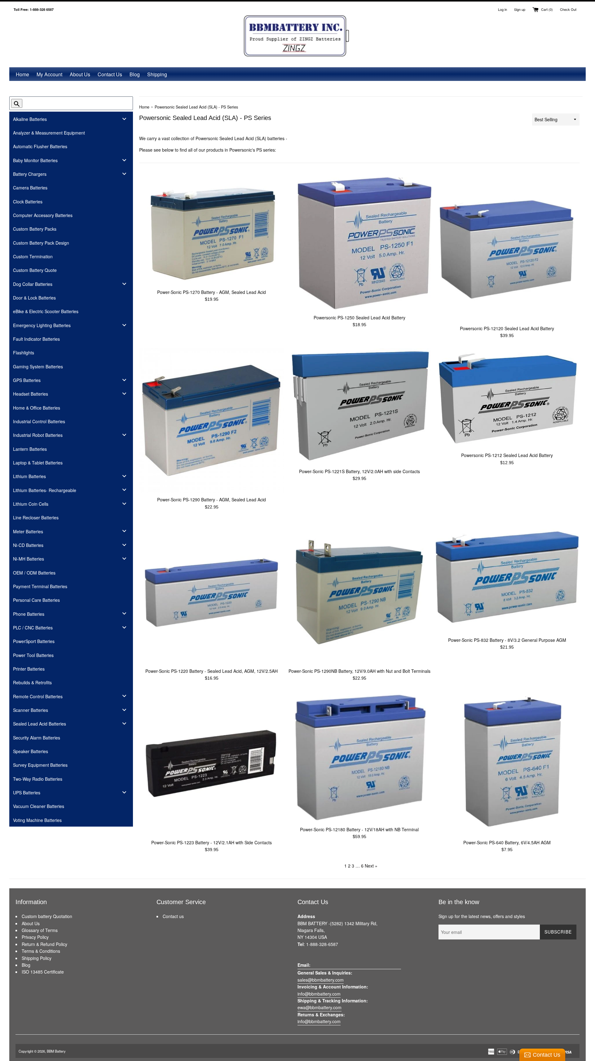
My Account (49, 74)
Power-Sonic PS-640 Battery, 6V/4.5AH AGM (507, 842)
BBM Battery (56, 1051)
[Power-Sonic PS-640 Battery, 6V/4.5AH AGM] (507, 763)
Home (22, 74)
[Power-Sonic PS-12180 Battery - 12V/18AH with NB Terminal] (359, 757)
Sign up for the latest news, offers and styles (482, 916)
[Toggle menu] (124, 118)
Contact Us (110, 74)
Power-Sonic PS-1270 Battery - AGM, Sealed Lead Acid (211, 292)
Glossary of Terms (40, 930)
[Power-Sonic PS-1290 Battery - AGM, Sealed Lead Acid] (211, 420)
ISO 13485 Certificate (43, 972)
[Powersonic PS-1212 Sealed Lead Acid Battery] (507, 398)
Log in (502, 9)
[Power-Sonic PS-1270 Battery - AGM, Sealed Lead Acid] (211, 231)
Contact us (173, 916)
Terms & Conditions (41, 951)
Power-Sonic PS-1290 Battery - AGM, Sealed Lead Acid (211, 499)
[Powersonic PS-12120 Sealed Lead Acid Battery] (507, 249)
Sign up (519, 9)
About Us (80, 74)
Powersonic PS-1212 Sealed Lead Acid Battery (507, 455)
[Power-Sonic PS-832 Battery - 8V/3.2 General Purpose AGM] (507, 576)
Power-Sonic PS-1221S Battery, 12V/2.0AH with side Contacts (359, 471)
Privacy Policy (35, 937)
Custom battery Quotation (47, 916)
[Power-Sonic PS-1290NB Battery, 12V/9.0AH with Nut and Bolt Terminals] (359, 592)
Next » (371, 866)
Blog (135, 74)
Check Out (568, 9)
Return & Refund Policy (44, 944)
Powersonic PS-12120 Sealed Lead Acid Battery (507, 328)
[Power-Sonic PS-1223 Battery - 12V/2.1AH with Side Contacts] (211, 763)
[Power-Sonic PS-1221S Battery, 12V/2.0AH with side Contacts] (359, 406)
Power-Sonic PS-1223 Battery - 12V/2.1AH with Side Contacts (211, 842)
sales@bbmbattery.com (321, 980)
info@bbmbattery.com (319, 994)
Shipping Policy (36, 958)
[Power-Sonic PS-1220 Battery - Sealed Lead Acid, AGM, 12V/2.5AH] (211, 592)
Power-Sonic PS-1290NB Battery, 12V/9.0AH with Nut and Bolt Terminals (359, 671)
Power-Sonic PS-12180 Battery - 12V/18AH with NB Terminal (359, 829)
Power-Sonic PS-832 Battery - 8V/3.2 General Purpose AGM (507, 640)
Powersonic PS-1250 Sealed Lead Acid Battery (359, 317)
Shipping (157, 74)
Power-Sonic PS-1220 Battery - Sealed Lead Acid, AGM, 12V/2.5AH (211, 671)
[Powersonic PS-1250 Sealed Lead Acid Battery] (359, 244)
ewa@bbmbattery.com (320, 1007)
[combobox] (68, 103)
